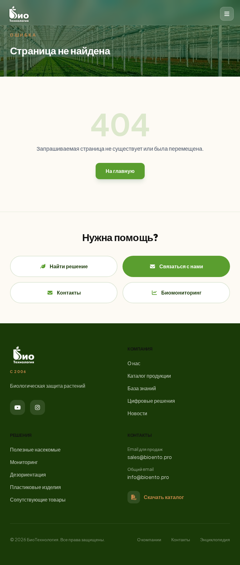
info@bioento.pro (148, 477)
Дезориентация (28, 474)
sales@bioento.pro (150, 457)
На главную (120, 171)
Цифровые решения (151, 400)
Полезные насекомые (35, 449)
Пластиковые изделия (35, 487)
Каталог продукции (149, 375)
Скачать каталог (164, 497)
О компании (149, 539)
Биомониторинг (181, 292)
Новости (137, 413)
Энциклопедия (215, 539)
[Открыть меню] (227, 14)
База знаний (142, 388)
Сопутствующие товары (38, 499)
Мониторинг (24, 462)
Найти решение (69, 266)
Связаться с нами (181, 266)
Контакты (69, 292)
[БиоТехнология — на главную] (19, 14)
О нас (134, 363)
